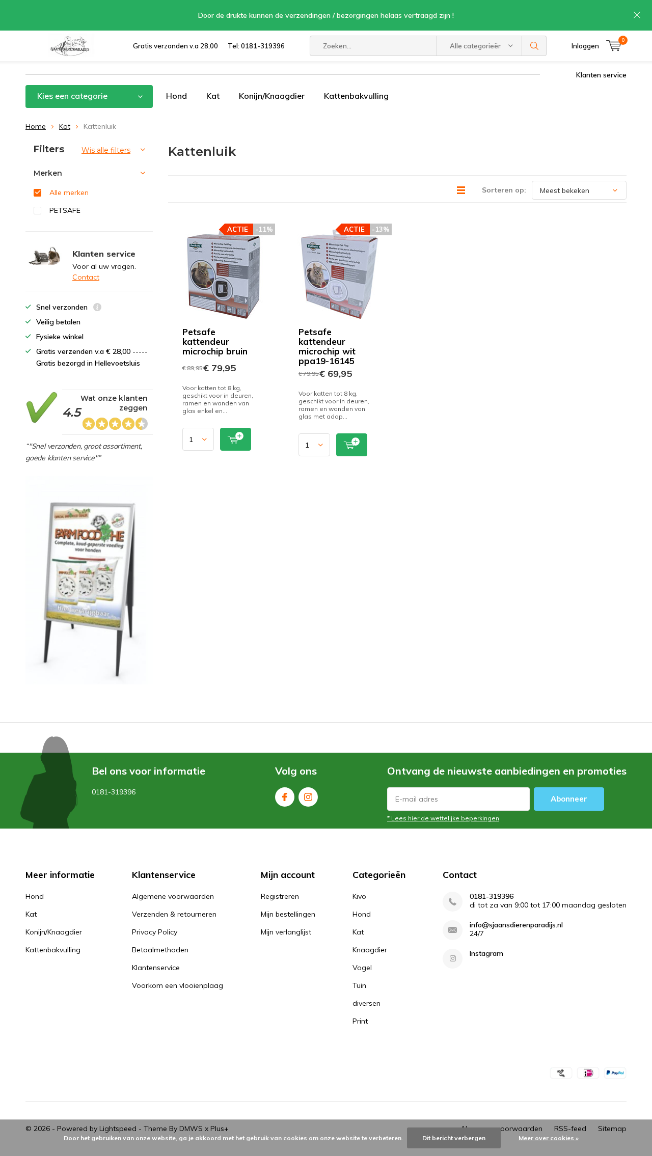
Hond (176, 96)
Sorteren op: (504, 190)
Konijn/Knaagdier (272, 96)
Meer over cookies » (549, 1138)
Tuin (359, 985)
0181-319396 (491, 896)
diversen (366, 1003)
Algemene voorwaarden (173, 896)
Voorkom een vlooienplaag (177, 985)
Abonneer (569, 799)
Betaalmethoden (160, 949)
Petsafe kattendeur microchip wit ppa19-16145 (327, 346)
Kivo (359, 896)
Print (360, 1021)
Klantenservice (156, 967)
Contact (85, 277)
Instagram (308, 797)
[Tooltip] (97, 308)
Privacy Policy (154, 932)
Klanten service (601, 74)
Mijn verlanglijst (286, 932)
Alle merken (69, 192)
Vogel (362, 967)
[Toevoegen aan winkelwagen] (235, 439)
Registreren (280, 896)
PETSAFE (64, 210)
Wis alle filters (106, 150)
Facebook (284, 797)
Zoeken (534, 46)
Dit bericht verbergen (453, 1138)
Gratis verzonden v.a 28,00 (175, 46)
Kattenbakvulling (356, 96)
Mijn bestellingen (288, 914)
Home (35, 126)
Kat (213, 96)
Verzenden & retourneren (174, 914)
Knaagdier (369, 949)
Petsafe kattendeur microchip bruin (215, 341)
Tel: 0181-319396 (256, 46)
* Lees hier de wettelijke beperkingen (443, 818)
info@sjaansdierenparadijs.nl (516, 925)
